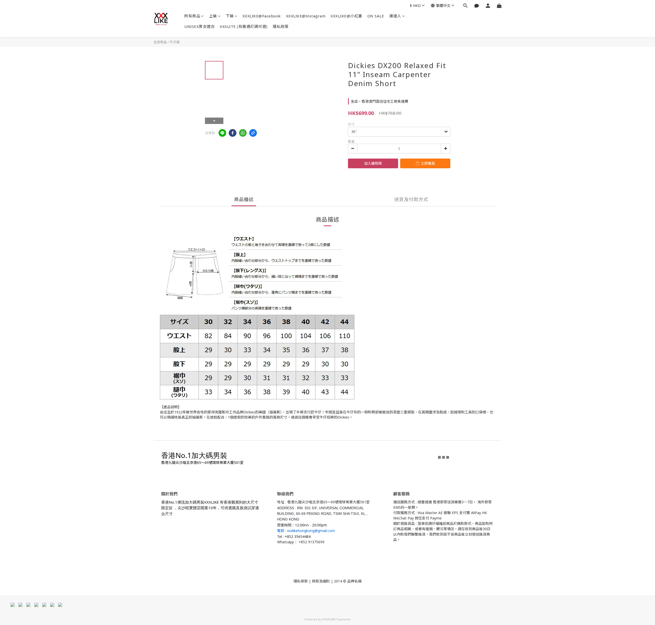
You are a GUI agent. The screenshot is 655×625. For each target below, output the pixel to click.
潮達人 (395, 15)
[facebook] (232, 133)
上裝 (213, 15)
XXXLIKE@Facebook (262, 15)
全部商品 (160, 42)
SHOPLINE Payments (336, 619)
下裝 (230, 15)
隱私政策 (281, 26)
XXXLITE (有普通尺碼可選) (244, 26)
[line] (222, 133)
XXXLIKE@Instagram (306, 15)
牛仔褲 (175, 42)
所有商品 (192, 15)
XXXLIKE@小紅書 (346, 15)
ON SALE (375, 15)
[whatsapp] (243, 133)
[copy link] (253, 133)
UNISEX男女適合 (199, 26)
